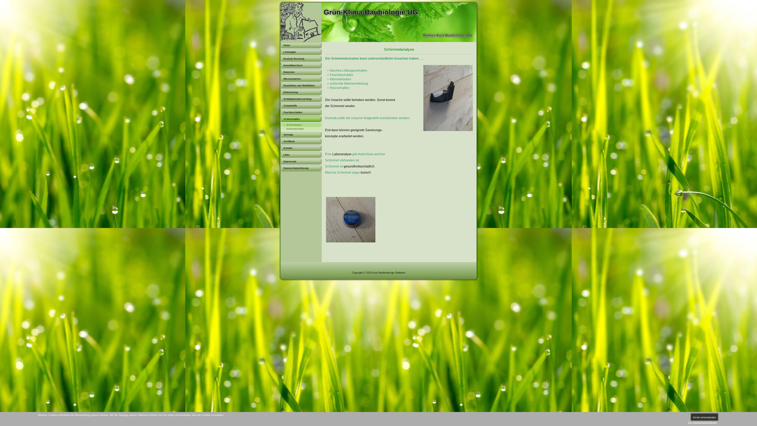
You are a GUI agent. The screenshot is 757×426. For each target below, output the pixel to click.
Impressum (289, 161)
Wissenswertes (292, 79)
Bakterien (289, 72)
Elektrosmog (290, 92)
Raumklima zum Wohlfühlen (299, 85)
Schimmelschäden (295, 129)
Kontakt (287, 148)
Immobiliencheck (293, 65)
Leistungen (289, 52)
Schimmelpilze (291, 119)
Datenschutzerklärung (296, 168)
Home (286, 45)
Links (286, 154)
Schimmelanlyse (294, 125)
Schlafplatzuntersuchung (297, 99)
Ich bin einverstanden (704, 417)
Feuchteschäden (292, 112)
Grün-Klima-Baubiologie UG (371, 12)
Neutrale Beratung (293, 58)
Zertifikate (289, 141)
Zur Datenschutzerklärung (702, 422)
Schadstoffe (290, 105)
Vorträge (288, 134)
